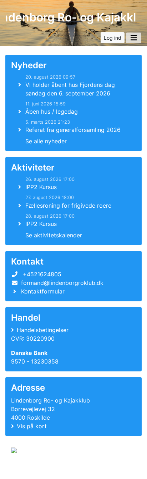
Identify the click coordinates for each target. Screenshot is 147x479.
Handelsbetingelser (43, 330)
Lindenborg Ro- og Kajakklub (71, 17)
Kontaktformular (43, 291)
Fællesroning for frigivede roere (68, 205)
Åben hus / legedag (51, 111)
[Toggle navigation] (133, 38)
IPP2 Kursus (41, 187)
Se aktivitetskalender (53, 235)
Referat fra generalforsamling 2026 (73, 129)
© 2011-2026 (25, 469)
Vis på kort (32, 426)
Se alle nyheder (46, 141)
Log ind (112, 38)
